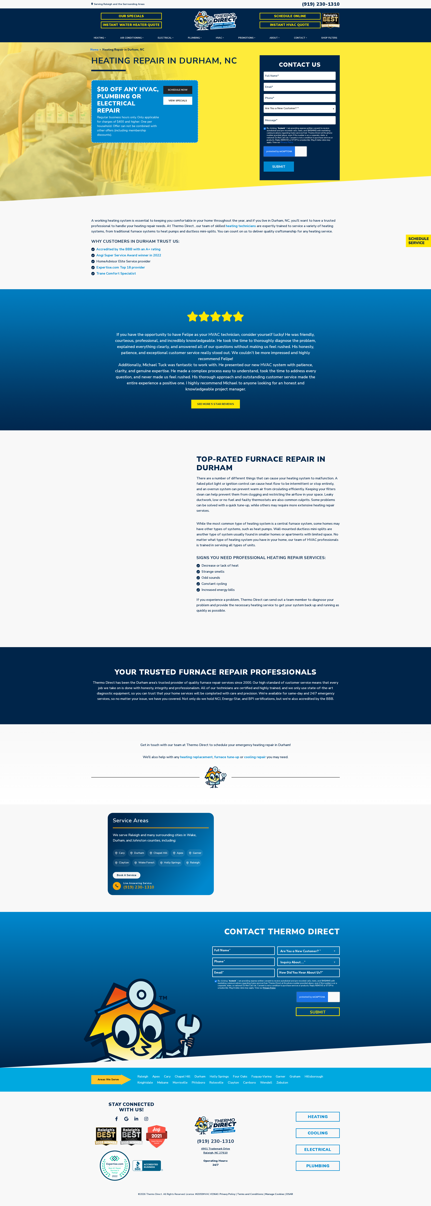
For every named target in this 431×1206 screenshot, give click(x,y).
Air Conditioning (131, 37)
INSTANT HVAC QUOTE (290, 25)
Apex (156, 1076)
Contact (299, 37)
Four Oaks (240, 1076)
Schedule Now (178, 89)
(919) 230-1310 (321, 4)
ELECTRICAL (317, 1149)
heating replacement (196, 757)
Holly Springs (219, 1076)
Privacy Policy (287, 142)
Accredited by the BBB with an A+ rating (128, 249)
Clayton (233, 1083)
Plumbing (194, 37)
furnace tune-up (226, 757)
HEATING (318, 1116)
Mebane (162, 1083)
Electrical (165, 37)
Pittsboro (198, 1083)
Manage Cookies (274, 1194)
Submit (278, 166)
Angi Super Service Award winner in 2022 (128, 255)
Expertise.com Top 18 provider (120, 267)
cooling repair (255, 757)
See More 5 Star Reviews (215, 404)
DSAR (289, 1194)
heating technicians (241, 226)
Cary (167, 1076)
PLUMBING (317, 1166)
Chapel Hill (182, 1076)
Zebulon (282, 1083)
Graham (295, 1076)
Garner (280, 1076)
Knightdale (145, 1083)
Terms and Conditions (250, 1194)
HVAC (219, 37)
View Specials (178, 100)
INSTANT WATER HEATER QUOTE (131, 25)
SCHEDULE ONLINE (290, 16)
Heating (99, 37)
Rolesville (216, 1083)
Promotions (246, 37)
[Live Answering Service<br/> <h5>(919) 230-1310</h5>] (117, 886)
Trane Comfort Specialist (116, 273)
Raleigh (143, 1076)
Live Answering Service (138, 886)
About (274, 37)
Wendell (266, 1083)
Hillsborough (314, 1076)
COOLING (318, 1133)
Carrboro (249, 1083)
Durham (200, 1076)
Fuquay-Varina (262, 1076)
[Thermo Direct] (215, 20)
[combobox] (300, 109)
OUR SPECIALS (131, 16)
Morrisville (180, 1083)
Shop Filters (329, 37)
